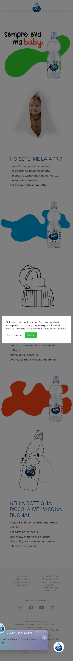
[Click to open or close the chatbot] (59, 647)
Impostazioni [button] (14, 335)
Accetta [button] (31, 335)
